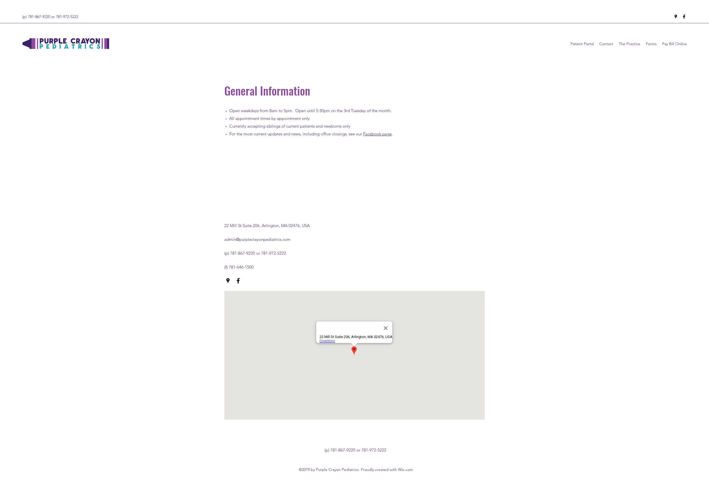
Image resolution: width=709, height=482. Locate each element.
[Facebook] (684, 16)
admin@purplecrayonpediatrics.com (257, 239)
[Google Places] (676, 16)
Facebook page (377, 133)
